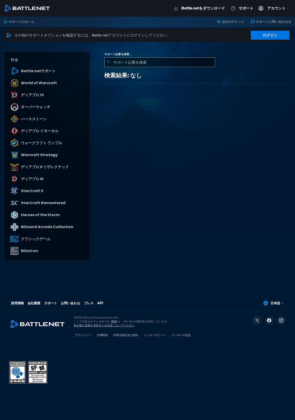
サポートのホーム (21, 22)
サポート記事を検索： (118, 54)
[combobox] (159, 62)
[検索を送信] (108, 62)
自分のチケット (232, 22)
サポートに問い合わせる (273, 22)
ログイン (270, 35)
